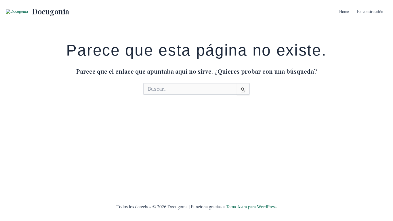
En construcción (370, 11)
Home (344, 11)
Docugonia (50, 11)
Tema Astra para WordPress (251, 206)
